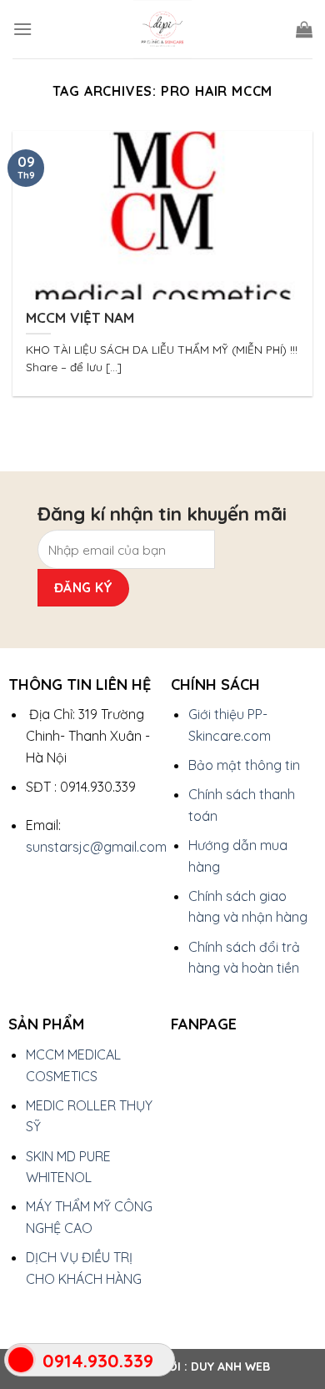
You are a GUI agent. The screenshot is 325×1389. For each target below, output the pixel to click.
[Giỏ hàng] (304, 29)
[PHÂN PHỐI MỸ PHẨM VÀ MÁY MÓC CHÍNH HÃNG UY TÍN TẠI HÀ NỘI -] (162, 29)
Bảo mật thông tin (244, 765)
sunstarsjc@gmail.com (96, 846)
